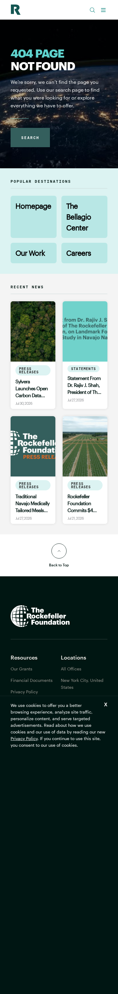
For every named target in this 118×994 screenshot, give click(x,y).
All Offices (71, 668)
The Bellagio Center (78, 216)
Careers (78, 252)
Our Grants (21, 668)
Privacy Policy (24, 738)
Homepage (33, 205)
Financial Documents (32, 680)
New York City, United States (82, 684)
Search (30, 137)
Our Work (30, 252)
